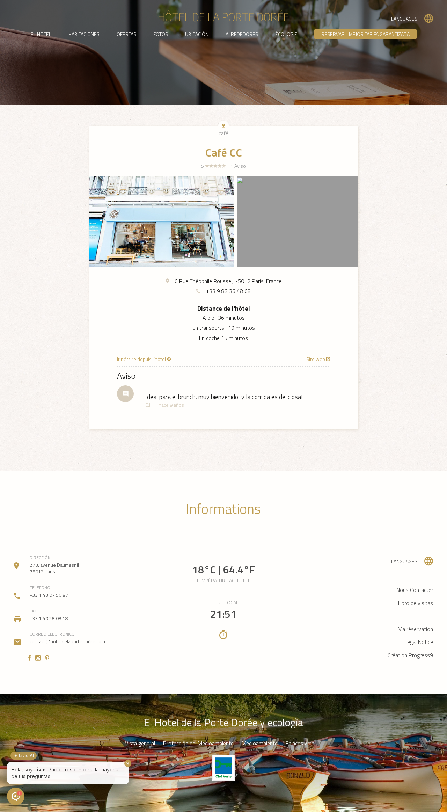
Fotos (160, 34)
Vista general (140, 743)
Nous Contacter (414, 590)
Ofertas (126, 34)
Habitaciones (84, 34)
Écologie (286, 34)
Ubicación (196, 34)
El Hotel (41, 34)
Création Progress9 (410, 655)
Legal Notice (419, 642)
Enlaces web (300, 743)
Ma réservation (415, 629)
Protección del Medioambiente (198, 743)
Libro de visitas (415, 603)
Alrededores (242, 34)
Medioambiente (260, 743)
